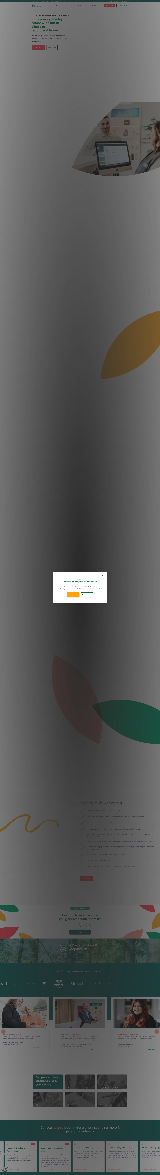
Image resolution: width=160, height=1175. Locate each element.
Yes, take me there (73, 595)
